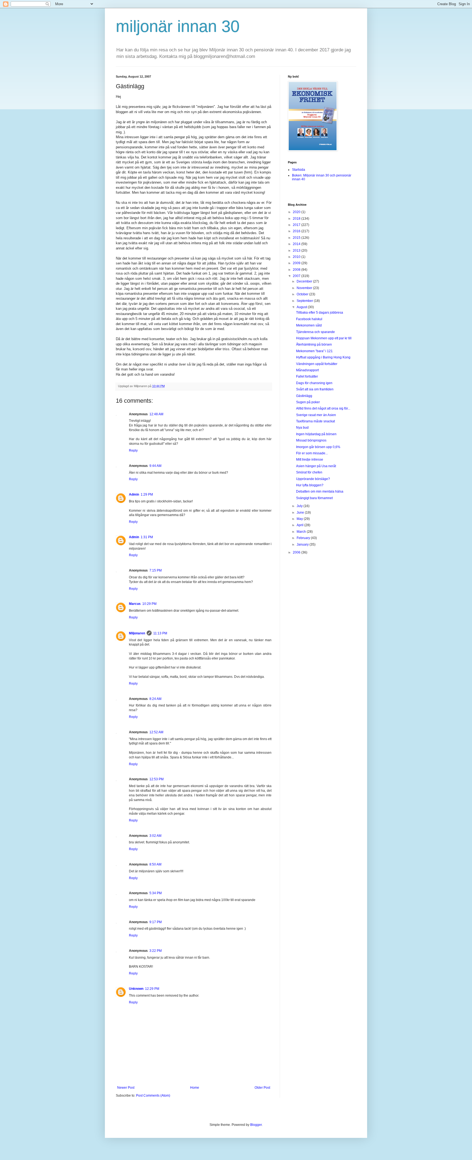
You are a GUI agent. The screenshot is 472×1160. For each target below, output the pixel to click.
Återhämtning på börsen (314, 344)
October (303, 294)
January (303, 544)
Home (194, 1088)
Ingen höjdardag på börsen (316, 434)
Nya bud (302, 427)
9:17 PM (155, 922)
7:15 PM (155, 570)
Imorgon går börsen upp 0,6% (318, 447)
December (305, 281)
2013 (297, 250)
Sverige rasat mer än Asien (316, 415)
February (304, 538)
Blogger (256, 1125)
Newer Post (125, 1088)
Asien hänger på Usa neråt (316, 466)
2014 (297, 244)
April (300, 525)
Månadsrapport (307, 370)
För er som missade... (312, 453)
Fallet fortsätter (307, 376)
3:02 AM (155, 836)
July (300, 506)
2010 (297, 257)
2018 (297, 218)
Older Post (262, 1088)
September (305, 301)
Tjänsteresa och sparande (315, 332)
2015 (297, 238)
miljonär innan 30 (178, 26)
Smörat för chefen (309, 472)
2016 (297, 231)
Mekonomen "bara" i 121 (314, 351)
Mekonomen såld (309, 325)
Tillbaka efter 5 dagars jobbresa (319, 312)
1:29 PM (147, 494)
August (302, 307)
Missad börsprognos (311, 440)
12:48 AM (156, 414)
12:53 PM (156, 779)
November (305, 288)
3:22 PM (155, 951)
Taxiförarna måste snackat (315, 421)
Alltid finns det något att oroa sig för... (323, 408)
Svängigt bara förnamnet (314, 498)
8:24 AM (155, 699)
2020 (297, 212)
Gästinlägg (304, 396)
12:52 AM (156, 732)
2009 (297, 263)
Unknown (136, 989)
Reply (133, 450)
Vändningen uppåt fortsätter (316, 364)
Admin (134, 494)
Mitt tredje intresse (309, 459)
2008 (297, 270)
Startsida (298, 170)
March (302, 532)
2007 (297, 276)
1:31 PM (147, 537)
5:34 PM (155, 893)
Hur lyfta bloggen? (309, 485)
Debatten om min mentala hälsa (319, 491)
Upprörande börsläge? (313, 479)
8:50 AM (155, 864)
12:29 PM (152, 989)
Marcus (135, 604)
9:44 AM (155, 466)
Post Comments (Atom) (153, 1095)
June (301, 512)
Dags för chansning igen (314, 383)
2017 (297, 225)
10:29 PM (149, 604)
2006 (297, 552)
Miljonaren (137, 633)
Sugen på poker (308, 402)
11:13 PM (160, 633)
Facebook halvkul (309, 319)
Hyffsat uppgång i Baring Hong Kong (323, 357)
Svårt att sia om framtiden (315, 389)
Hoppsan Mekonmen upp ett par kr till (324, 338)
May (300, 519)
